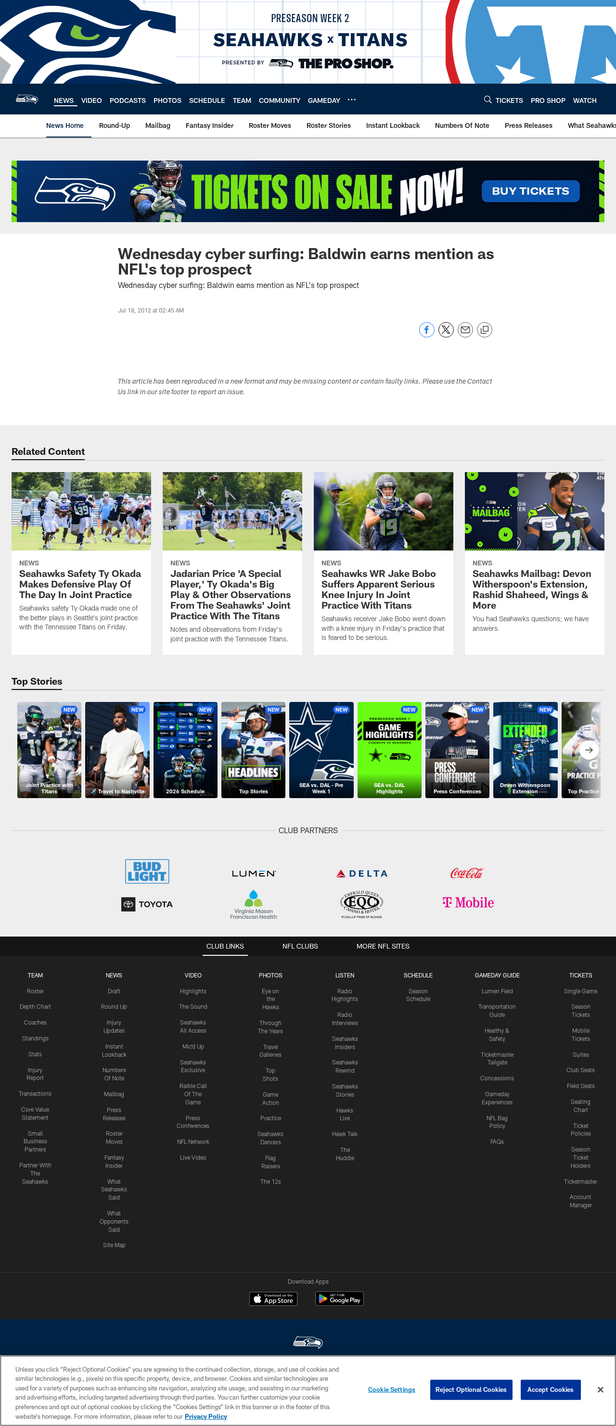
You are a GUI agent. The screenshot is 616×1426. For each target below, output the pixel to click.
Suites (581, 1054)
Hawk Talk (345, 1133)
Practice (270, 1117)
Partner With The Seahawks (35, 1173)
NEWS (114, 975)
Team (35, 975)
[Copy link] (484, 330)
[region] (308, 1390)
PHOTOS (270, 975)
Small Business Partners (35, 1141)
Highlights (193, 991)
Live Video (193, 1157)
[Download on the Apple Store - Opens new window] (273, 1300)
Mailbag (114, 1093)
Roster (35, 991)
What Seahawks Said (114, 1189)
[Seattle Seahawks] (308, 1343)
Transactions (35, 1093)
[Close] (600, 1390)
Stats (35, 1054)
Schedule (418, 975)
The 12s (270, 1181)
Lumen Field (497, 991)
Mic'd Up (193, 1046)
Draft (114, 991)
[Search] (488, 99)
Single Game (580, 991)
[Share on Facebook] (427, 335)
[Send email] (465, 335)
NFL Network (193, 1141)
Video (193, 975)
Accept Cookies (550, 1389)
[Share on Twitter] (446, 335)
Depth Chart (35, 1006)
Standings (35, 1038)
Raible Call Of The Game (193, 1093)
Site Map (114, 1244)
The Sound (193, 1006)
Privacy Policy (206, 1416)
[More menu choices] (352, 99)
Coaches (35, 1022)
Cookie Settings (391, 1389)
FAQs (497, 1141)
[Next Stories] (589, 750)
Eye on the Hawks (270, 999)
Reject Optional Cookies (471, 1389)
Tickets (580, 975)
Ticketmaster (580, 1181)
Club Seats (580, 1069)
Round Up (114, 1006)
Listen (344, 975)
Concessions (497, 1078)
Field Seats (581, 1085)
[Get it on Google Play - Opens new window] (339, 1303)
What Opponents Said (114, 1221)
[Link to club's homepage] (26, 99)
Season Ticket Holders (580, 1157)
